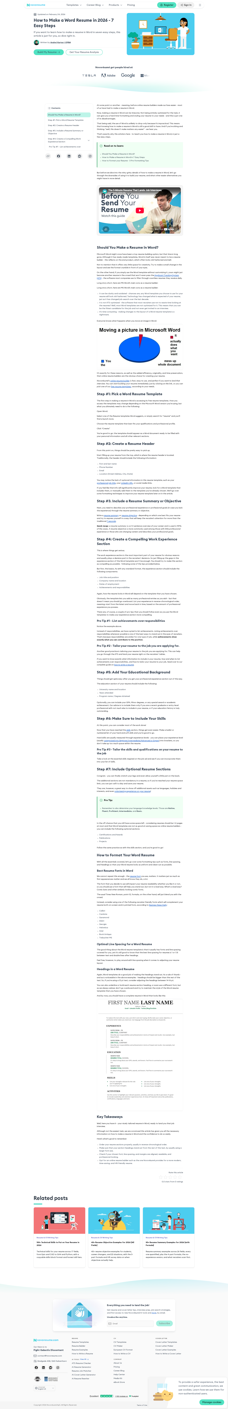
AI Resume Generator (81, 1367)
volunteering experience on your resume (132, 791)
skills (128, 730)
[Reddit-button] (50, 1367)
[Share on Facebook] (58, 156)
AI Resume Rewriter (80, 1379)
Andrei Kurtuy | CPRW (60, 42)
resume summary (111, 515)
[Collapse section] (89, 140)
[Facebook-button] (36, 1367)
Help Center (119, 1375)
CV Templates (120, 1342)
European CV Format (123, 1350)
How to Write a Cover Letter (168, 1354)
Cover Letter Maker (164, 1346)
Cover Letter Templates (166, 1342)
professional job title (106, 483)
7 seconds (111, 521)
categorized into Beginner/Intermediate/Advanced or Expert (131, 741)
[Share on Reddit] (79, 156)
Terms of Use (142, 1405)
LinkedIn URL (127, 483)
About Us (118, 1363)
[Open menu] (200, 5)
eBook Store (119, 1382)
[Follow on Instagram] (90, 156)
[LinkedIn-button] (43, 1367)
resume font (135, 876)
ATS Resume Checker (81, 1363)
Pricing (117, 1367)
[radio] (161, 1177)
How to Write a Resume (82, 1354)
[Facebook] (36, 1367)
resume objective (129, 515)
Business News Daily (158, 905)
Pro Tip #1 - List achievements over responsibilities (65, 148)
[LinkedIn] (43, 1367)
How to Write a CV (122, 1354)
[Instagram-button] (57, 1367)
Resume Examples (80, 1350)
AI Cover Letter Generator (84, 1375)
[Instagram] (57, 1367)
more (154, 1313)
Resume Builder (78, 1346)
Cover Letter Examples (165, 1350)
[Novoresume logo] (36, 5)
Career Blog (119, 1371)
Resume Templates (80, 1342)
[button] (131, 5)
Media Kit (118, 1378)
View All (83, 1359)
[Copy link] (48, 156)
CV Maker (118, 1346)
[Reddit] (50, 1367)
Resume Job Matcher (81, 1371)
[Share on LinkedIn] (69, 156)
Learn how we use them (206, 1390)
